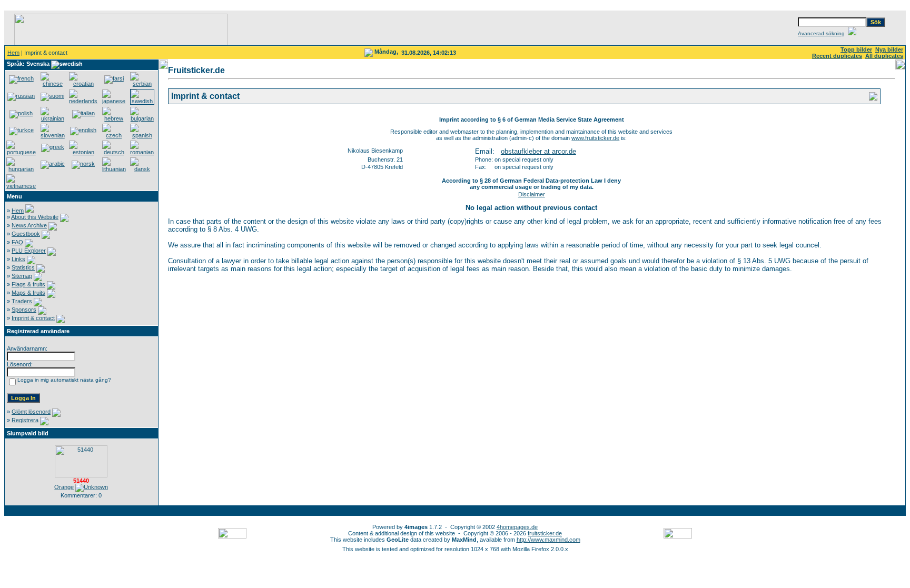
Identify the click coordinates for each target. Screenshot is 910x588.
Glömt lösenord (31, 411)
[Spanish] (142, 135)
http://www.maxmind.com (548, 539)
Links (18, 259)
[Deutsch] (114, 152)
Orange (64, 487)
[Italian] (83, 113)
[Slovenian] (53, 135)
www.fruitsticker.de (595, 138)
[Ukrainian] (53, 118)
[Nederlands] (83, 101)
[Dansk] (142, 169)
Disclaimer (531, 194)
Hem (13, 52)
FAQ (17, 242)
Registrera (25, 420)
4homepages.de (517, 527)
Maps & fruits (28, 293)
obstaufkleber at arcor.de (538, 151)
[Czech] (114, 135)
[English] (83, 130)
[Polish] (21, 113)
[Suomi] (52, 96)
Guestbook (26, 234)
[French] (21, 78)
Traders (22, 301)
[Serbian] (142, 84)
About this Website (34, 217)
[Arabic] (53, 164)
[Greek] (52, 147)
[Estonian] (83, 152)
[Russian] (21, 96)
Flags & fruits (28, 284)
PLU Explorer (29, 250)
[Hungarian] (21, 169)
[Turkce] (21, 130)
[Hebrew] (114, 118)
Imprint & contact (33, 318)
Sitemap (22, 276)
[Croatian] (83, 84)
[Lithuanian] (114, 169)
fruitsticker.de (545, 533)
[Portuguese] (21, 152)
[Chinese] (53, 84)
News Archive (29, 225)
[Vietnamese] (21, 186)
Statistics (23, 267)
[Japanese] (114, 101)
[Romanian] (142, 152)
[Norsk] (83, 164)
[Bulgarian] (142, 118)
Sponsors (24, 309)
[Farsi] (114, 78)
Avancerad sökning (821, 33)
